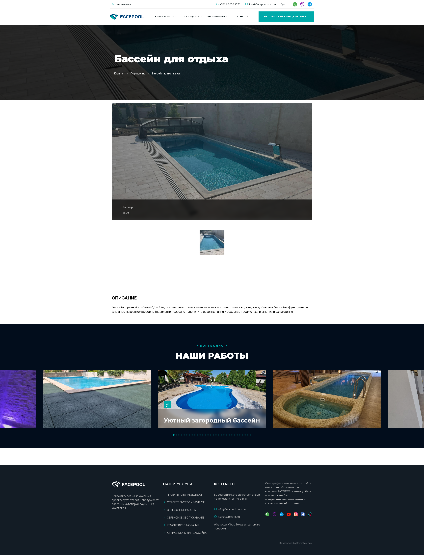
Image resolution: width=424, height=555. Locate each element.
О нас (241, 16)
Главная (119, 73)
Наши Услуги (164, 16)
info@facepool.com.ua (262, 4)
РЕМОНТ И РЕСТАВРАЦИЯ (183, 525)
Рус (283, 4)
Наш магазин (123, 4)
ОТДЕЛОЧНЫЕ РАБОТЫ (181, 510)
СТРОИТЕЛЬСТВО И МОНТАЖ (186, 502)
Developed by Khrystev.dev (295, 543)
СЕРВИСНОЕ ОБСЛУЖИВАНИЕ (185, 517)
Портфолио (193, 16)
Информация (217, 16)
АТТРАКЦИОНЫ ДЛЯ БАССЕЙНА (187, 533)
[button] (174, 435)
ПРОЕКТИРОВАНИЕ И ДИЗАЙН (185, 494)
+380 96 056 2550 (230, 4)
